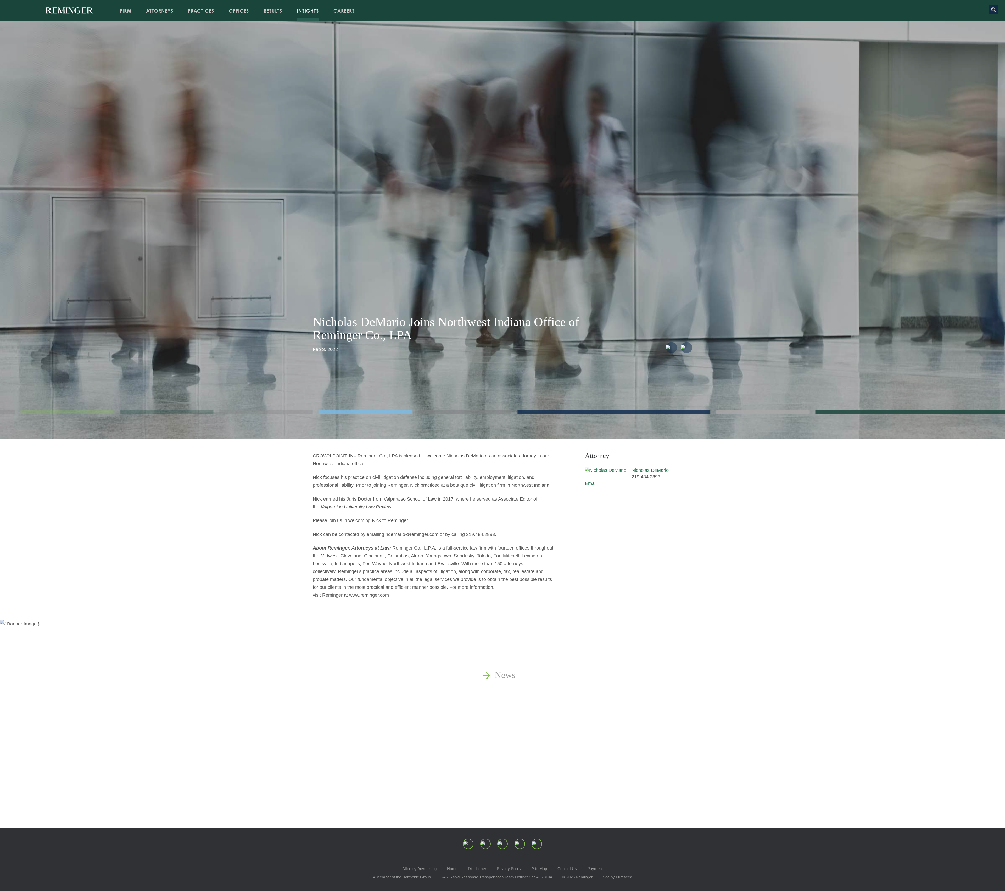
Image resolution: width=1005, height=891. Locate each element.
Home (452, 868)
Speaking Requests (530, 748)
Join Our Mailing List (535, 763)
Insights (308, 11)
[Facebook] (520, 844)
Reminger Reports (529, 704)
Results (273, 11)
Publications (518, 690)
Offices (239, 11)
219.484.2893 (646, 476)
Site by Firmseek (617, 877)
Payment (595, 868)
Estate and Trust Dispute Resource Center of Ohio (588, 734)
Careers (344, 11)
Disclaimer (477, 868)
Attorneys (159, 11)
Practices (201, 11)
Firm (125, 11)
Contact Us (567, 868)
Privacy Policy (509, 868)
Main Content (485, 6)
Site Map (539, 868)
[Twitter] (502, 844)
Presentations (520, 719)
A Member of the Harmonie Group (402, 877)
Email (591, 483)
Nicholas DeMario (650, 470)
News (505, 675)
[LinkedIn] (485, 844)
